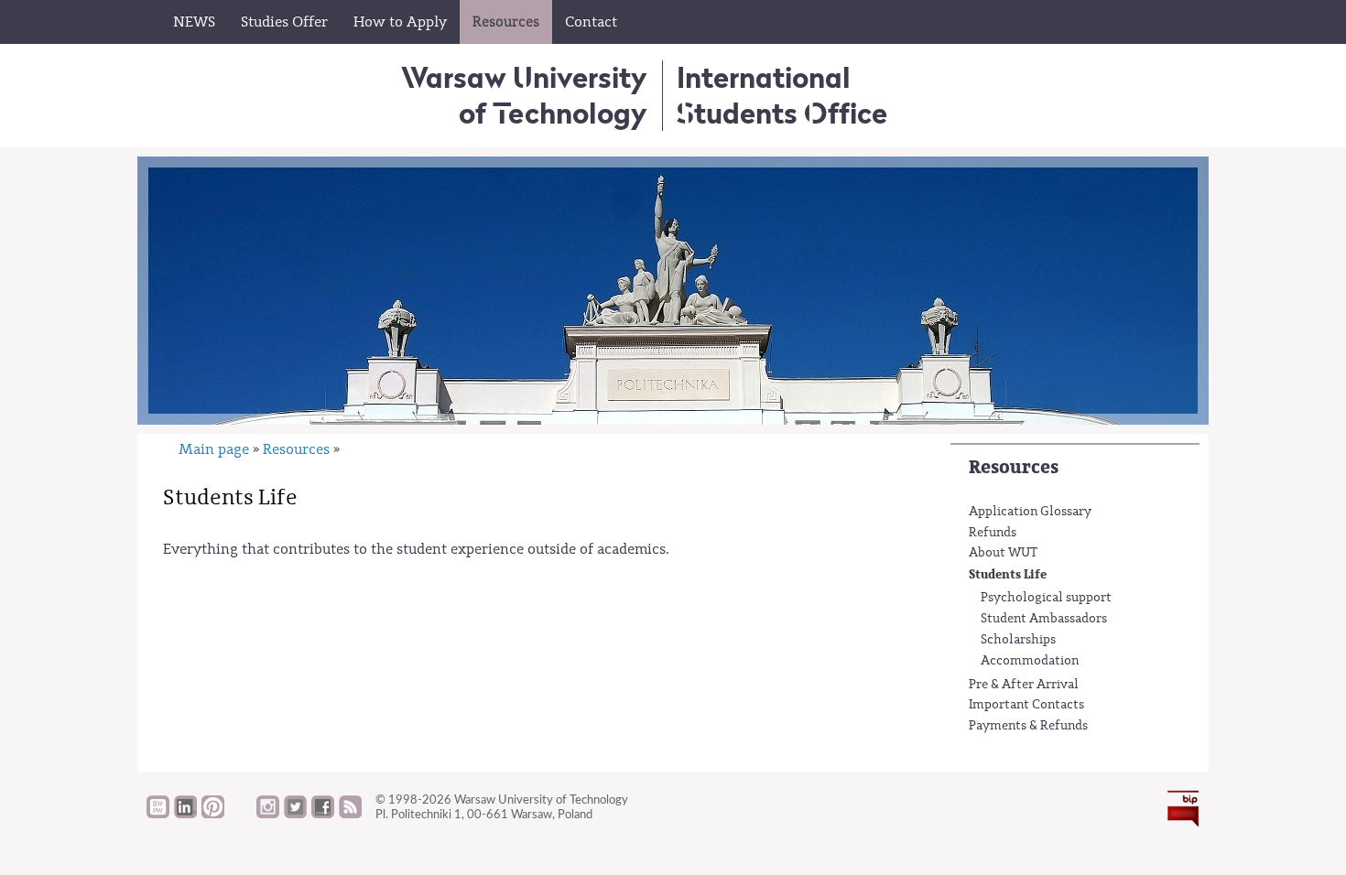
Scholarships (1018, 640)
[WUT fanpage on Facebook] (322, 813)
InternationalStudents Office (782, 94)
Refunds (992, 532)
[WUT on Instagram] (267, 813)
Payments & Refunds (1028, 726)
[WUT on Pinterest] (212, 813)
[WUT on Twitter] (295, 813)
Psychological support (1046, 597)
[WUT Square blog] (240, 813)
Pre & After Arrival (1024, 684)
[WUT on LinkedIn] (185, 813)
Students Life (1008, 574)
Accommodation (1030, 661)
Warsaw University (524, 94)
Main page (214, 449)
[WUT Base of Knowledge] (158, 813)
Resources (1013, 467)
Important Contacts (1026, 705)
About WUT (1003, 553)
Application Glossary (1030, 511)
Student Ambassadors (1044, 618)
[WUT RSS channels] (350, 813)
